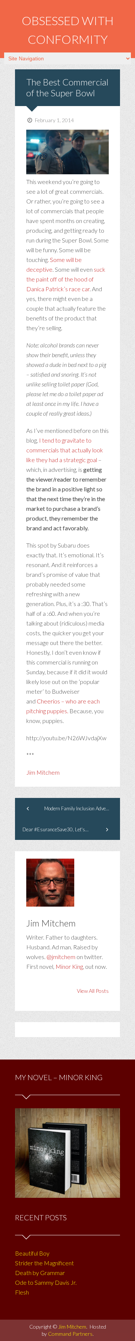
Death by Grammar (40, 1272)
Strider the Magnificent (44, 1262)
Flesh (22, 1292)
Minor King (69, 966)
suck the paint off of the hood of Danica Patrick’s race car (65, 279)
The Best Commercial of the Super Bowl (67, 87)
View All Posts (93, 991)
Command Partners (70, 1334)
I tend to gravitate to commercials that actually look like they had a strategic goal (64, 450)
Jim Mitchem (43, 772)
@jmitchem (60, 956)
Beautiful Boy (32, 1253)
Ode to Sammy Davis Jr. (45, 1282)
